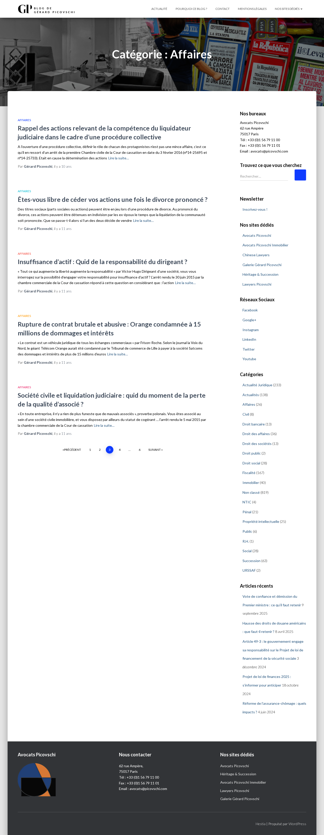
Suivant (154, 450)
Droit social (251, 463)
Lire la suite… (118, 158)
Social (247, 551)
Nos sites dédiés (287, 9)
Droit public (251, 453)
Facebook (250, 310)
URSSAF (249, 570)
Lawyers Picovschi (256, 284)
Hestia (261, 824)
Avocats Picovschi (256, 235)
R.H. (245, 541)
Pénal (246, 512)
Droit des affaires (256, 434)
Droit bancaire (253, 424)
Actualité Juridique (257, 385)
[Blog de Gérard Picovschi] (49, 9)
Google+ (249, 320)
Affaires (24, 120)
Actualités (250, 395)
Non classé (251, 492)
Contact (222, 9)
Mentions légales (252, 9)
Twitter (248, 349)
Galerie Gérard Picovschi (261, 265)
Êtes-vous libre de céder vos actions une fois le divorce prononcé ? (113, 199)
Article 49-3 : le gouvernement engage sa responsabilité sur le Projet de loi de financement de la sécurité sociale (272, 649)
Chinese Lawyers (256, 255)
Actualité (159, 9)
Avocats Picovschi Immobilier (265, 245)
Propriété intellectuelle (260, 521)
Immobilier (250, 482)
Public (247, 531)
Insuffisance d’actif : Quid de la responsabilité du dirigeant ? (102, 261)
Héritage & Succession (260, 274)
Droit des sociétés (257, 443)
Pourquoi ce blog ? (191, 9)
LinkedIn (249, 339)
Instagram (250, 330)
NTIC (246, 502)
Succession (251, 561)
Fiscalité (248, 472)
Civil (245, 414)
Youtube (249, 359)
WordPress (297, 824)
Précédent (72, 450)
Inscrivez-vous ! (255, 209)
